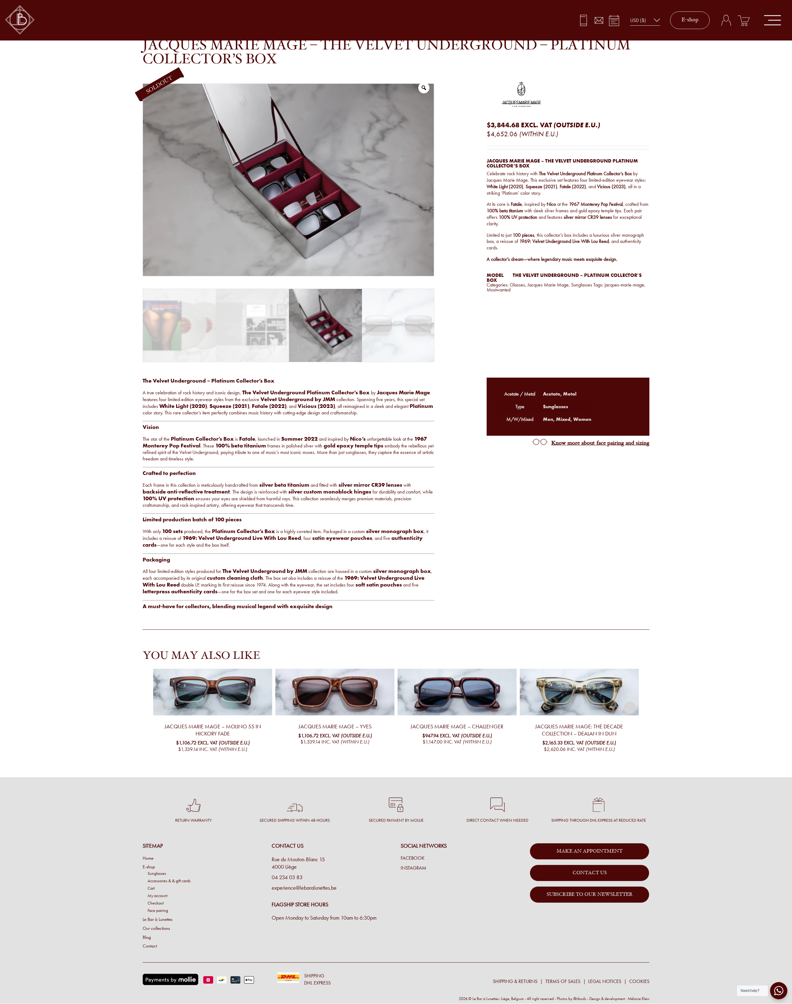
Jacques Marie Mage (548, 285)
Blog (147, 937)
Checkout (156, 902)
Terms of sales (562, 981)
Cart (151, 888)
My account (157, 895)
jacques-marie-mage (624, 285)
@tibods (579, 998)
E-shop (690, 20)
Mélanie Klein (638, 998)
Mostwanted (498, 290)
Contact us (590, 873)
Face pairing (158, 910)
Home (148, 858)
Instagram (413, 868)
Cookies (639, 981)
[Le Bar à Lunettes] (20, 20)
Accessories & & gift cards (169, 880)
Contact (150, 946)
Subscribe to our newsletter (590, 894)
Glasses (517, 285)
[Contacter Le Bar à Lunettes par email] (598, 20)
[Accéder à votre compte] (726, 20)
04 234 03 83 (287, 877)
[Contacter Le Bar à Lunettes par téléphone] (583, 20)
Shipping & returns (515, 981)
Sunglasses (581, 285)
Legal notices (604, 981)
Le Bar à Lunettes (157, 919)
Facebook (412, 858)
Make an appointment (589, 851)
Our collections (156, 928)
